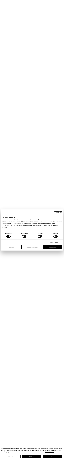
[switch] (24, 236)
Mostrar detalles (54, 242)
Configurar (10, 456)
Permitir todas (52, 247)
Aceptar (52, 456)
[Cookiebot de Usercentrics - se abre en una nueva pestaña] (55, 212)
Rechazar (31, 456)
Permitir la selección (32, 247)
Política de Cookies (49, 452)
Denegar (11, 247)
